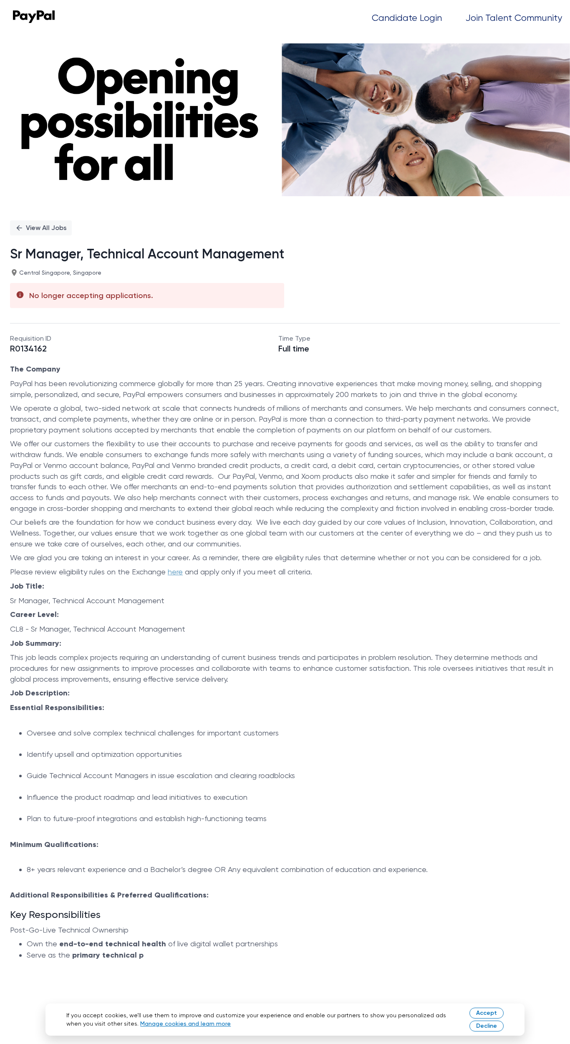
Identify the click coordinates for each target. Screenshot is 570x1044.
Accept (486, 1012)
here (175, 571)
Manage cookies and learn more (185, 1023)
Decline (486, 1025)
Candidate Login (407, 18)
